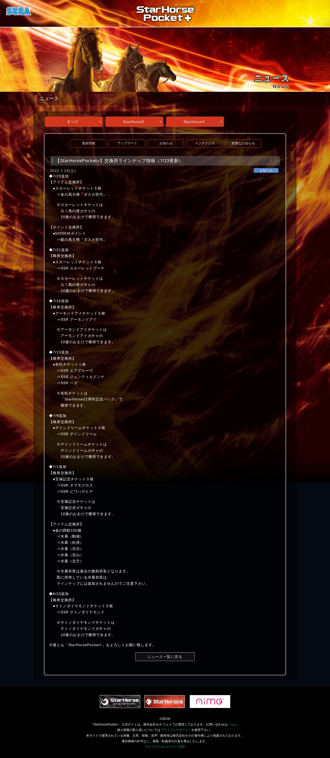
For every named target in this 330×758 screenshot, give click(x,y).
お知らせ (166, 143)
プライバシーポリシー (175, 730)
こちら (232, 724)
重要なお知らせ (243, 143)
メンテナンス (205, 143)
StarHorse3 (133, 122)
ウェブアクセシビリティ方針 (165, 746)
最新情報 (88, 143)
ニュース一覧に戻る (164, 657)
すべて (73, 122)
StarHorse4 (194, 122)
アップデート (127, 143)
